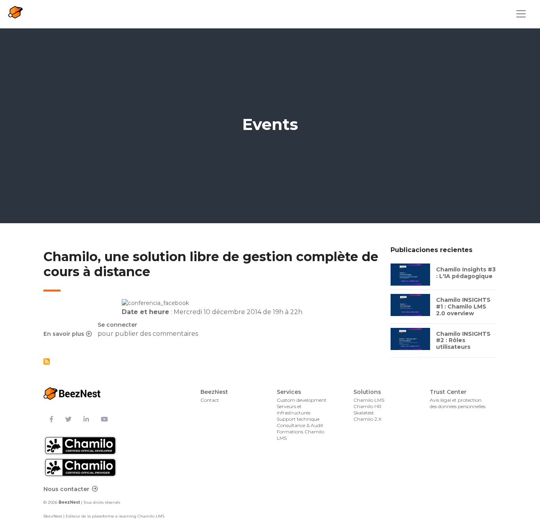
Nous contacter (66, 489)
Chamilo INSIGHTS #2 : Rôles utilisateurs (463, 340)
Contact (209, 400)
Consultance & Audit (300, 425)
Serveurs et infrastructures (293, 409)
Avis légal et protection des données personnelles (457, 403)
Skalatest (363, 413)
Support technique (298, 419)
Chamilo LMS (368, 400)
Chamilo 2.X (367, 419)
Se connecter (117, 324)
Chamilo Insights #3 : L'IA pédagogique (466, 273)
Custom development (302, 400)
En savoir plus (67, 334)
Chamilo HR (367, 406)
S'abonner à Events (46, 361)
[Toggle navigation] (521, 14)
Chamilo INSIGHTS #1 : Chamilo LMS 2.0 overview (463, 306)
